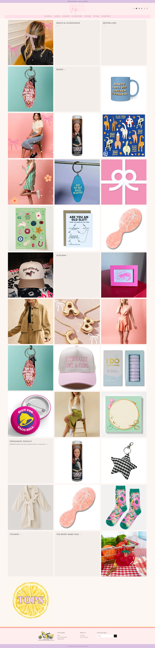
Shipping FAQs (60, 638)
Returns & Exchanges (62, 637)
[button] (133, 8)
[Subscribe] (115, 636)
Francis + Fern (73, 646)
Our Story (82, 635)
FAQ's (58, 635)
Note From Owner (84, 637)
